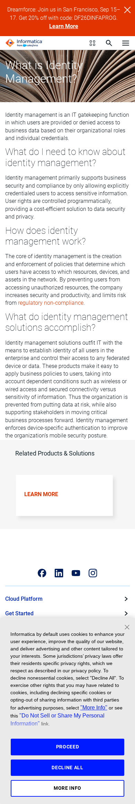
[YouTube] (76, 573)
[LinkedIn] (59, 573)
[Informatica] (24, 43)
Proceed (67, 746)
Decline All (67, 767)
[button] (65, 500)
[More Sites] (92, 43)
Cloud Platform (24, 599)
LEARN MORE (41, 494)
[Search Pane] (109, 43)
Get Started (19, 613)
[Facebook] (42, 573)
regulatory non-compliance (50, 303)
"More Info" (93, 707)
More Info (67, 788)
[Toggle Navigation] (126, 43)
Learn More (63, 26)
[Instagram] (93, 573)
